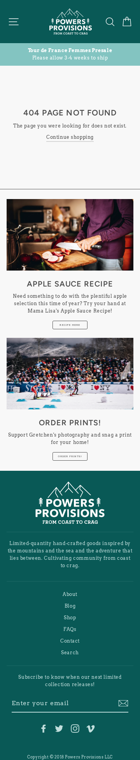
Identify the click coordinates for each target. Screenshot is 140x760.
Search (70, 652)
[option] (70, 54)
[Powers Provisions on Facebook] (43, 728)
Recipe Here (70, 324)
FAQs (69, 629)
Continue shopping (70, 137)
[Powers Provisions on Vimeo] (90, 728)
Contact (70, 641)
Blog (70, 606)
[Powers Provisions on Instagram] (75, 728)
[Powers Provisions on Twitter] (59, 728)
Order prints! (70, 456)
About (70, 594)
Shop (70, 617)
